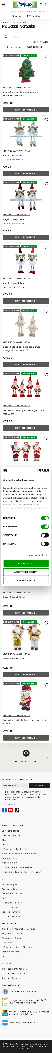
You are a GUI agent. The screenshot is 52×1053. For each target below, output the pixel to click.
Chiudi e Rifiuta (26, 580)
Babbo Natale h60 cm (14, 597)
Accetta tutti (26, 563)
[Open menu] (3, 4)
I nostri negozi (10, 884)
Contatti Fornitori (11, 916)
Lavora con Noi (10, 907)
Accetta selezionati (26, 572)
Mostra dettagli (36, 555)
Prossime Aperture (12, 889)
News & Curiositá (11, 835)
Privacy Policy (9, 858)
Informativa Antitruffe (14, 849)
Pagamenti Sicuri (11, 938)
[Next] (47, 757)
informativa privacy (27, 791)
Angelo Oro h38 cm (12, 155)
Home (5, 22)
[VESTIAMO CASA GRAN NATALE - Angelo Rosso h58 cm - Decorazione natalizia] (26, 259)
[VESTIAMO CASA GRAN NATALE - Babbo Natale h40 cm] (26, 450)
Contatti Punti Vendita (14, 969)
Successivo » (36, 47)
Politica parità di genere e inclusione (22, 872)
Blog (4, 840)
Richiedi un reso (11, 951)
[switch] (45, 526)
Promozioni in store (12, 893)
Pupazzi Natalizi (19, 22)
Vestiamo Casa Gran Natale (16, 87)
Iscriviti (39, 785)
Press (5, 844)
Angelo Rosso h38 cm (13, 219)
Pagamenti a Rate (12, 902)
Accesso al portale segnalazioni (19, 853)
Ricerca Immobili (11, 912)
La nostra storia (10, 830)
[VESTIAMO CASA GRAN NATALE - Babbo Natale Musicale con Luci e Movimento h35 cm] (26, 696)
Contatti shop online (13, 973)
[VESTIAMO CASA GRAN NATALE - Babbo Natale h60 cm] (26, 635)
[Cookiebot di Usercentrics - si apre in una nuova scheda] (37, 470)
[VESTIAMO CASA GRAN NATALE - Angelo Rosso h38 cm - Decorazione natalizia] (26, 195)
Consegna (7, 942)
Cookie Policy (9, 862)
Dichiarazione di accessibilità (18, 867)
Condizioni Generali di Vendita (18, 929)
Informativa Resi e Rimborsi (17, 947)
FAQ (4, 898)
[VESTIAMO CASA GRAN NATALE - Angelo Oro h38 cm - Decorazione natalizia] (26, 132)
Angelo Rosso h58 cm (13, 283)
